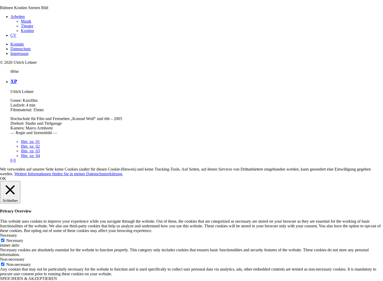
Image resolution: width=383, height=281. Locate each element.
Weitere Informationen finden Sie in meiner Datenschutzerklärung (68, 174)
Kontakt (17, 44)
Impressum (19, 53)
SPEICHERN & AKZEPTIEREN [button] (28, 278)
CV (13, 35)
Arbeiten (17, 16)
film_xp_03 (30, 151)
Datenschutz (20, 49)
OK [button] (3, 178)
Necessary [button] (8, 235)
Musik (26, 21)
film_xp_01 (30, 141)
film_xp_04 (30, 155)
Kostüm (27, 30)
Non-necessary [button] (12, 259)
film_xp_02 (30, 146)
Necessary (14, 240)
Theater (27, 26)
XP (13, 81)
